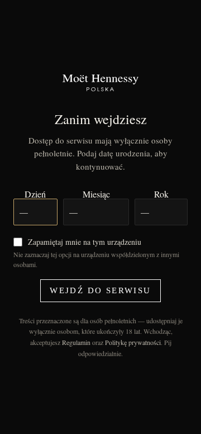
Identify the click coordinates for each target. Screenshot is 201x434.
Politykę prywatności (133, 342)
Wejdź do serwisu (100, 290)
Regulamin (76, 342)
